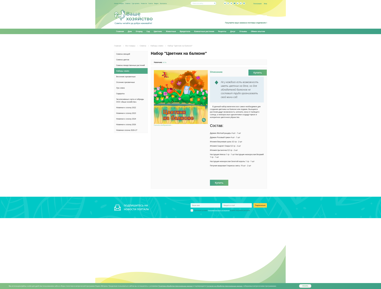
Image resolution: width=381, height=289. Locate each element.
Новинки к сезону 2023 (126, 113)
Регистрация (257, 3)
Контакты (163, 3)
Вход (265, 3)
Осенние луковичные (125, 82)
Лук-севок (120, 88)
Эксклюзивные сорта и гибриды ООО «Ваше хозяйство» (130, 100)
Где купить (136, 3)
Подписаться (260, 205)
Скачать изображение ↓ (163, 125)
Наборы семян (122, 71)
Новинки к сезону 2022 (126, 107)
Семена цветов (122, 59)
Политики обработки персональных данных (175, 286)
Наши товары (119, 3)
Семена (127, 3)
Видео (156, 3)
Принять (305, 286)
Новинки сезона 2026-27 (126, 130)
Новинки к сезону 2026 (126, 124)
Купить (257, 72)
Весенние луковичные (126, 76)
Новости (144, 3)
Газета (150, 3)
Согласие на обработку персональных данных (224, 286)
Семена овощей (123, 54)
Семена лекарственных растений (130, 65)
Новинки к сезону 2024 (126, 119)
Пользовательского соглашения (219, 210)
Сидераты (120, 93)
